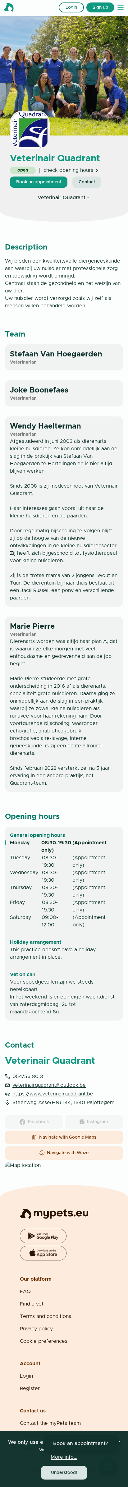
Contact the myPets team (50, 1423)
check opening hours (68, 170)
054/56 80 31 (28, 1076)
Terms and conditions (45, 1316)
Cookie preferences (43, 1341)
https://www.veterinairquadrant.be (52, 1093)
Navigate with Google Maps (67, 1137)
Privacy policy (36, 1328)
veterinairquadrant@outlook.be (49, 1085)
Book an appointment (38, 182)
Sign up (100, 7)
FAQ (25, 1291)
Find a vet (31, 1303)
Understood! (64, 1473)
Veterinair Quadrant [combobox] (61, 197)
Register (30, 1388)
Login (71, 7)
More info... (64, 1457)
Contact (87, 182)
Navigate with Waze (68, 1153)
